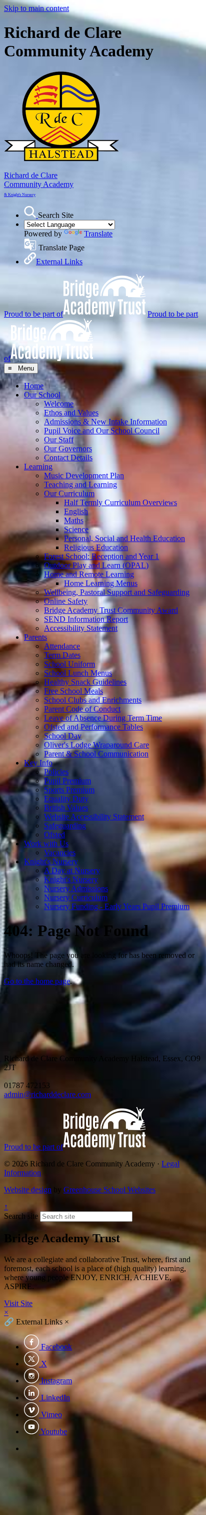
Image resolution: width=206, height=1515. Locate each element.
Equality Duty (66, 798)
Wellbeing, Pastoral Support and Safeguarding (117, 592)
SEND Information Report (86, 619)
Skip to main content (36, 8)
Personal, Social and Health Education (124, 538)
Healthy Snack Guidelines (85, 682)
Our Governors (68, 448)
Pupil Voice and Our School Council (102, 430)
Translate (98, 233)
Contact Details (68, 457)
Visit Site (18, 1303)
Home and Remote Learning (89, 574)
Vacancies (60, 852)
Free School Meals (73, 691)
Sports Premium (69, 789)
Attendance (62, 646)
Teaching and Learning (80, 484)
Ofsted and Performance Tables (93, 727)
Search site (21, 1216)
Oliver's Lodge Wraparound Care (96, 745)
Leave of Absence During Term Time (103, 718)
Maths (74, 520)
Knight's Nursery (51, 861)
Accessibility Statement (81, 628)
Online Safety (66, 601)
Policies (56, 771)
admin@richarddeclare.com (47, 1094)
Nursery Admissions (76, 888)
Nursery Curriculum (76, 897)
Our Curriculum (69, 493)
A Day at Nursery (72, 870)
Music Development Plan (84, 475)
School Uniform (69, 664)
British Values (66, 807)
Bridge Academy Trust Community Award (111, 610)
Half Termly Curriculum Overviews (120, 502)
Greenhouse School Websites (110, 1189)
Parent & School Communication (96, 754)
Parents (35, 637)
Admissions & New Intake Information (105, 421)
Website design (28, 1189)
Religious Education (96, 547)
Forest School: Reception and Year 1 (101, 556)
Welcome (59, 403)
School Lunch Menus (78, 673)
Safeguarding (65, 825)
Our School (42, 394)
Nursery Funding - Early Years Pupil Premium (117, 906)
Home (34, 385)
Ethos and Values (71, 412)
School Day (63, 736)
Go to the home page (37, 981)
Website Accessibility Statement (94, 816)
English (76, 511)
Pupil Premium (67, 780)
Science (76, 529)
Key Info (38, 762)
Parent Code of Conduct (82, 709)
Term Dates (62, 655)
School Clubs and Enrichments (93, 700)
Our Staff (59, 439)
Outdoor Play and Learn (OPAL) (96, 565)
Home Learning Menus (101, 583)
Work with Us (46, 843)
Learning (38, 466)
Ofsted (54, 834)
